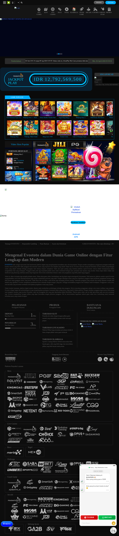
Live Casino (52, 13)
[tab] (43, 144)
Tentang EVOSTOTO (12, 244)
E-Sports (95, 12)
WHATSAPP (108, 517)
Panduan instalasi (78, 222)
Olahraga (74, 12)
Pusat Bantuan (44, 244)
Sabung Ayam (102, 13)
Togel (66, 12)
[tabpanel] (59, 37)
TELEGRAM (90, 517)
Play (12, 83)
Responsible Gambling (29, 244)
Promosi (109, 12)
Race (60, 12)
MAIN (16, 109)
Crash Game (81, 13)
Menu (8, 524)
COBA (44, 154)
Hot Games (38, 13)
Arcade (88, 12)
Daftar (110, 2)
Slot (46, 12)
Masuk (99, 2)
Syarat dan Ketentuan (59, 244)
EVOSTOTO (8, 264)
